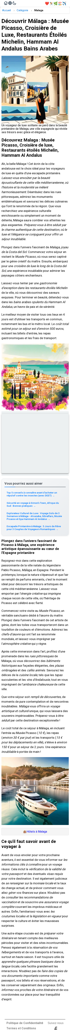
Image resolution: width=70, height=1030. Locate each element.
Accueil (6, 10)
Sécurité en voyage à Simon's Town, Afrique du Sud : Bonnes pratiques (33, 504)
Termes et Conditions (21, 1028)
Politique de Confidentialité (24, 1023)
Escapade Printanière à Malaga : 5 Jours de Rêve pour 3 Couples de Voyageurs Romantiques (34, 528)
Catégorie (22, 10)
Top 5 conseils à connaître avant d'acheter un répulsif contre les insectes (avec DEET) (32, 494)
